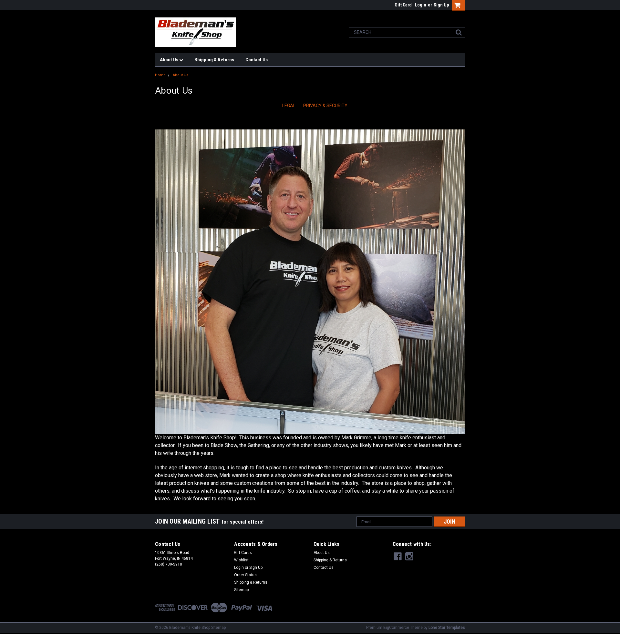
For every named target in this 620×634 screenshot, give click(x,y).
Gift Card (403, 4)
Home (160, 75)
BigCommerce (396, 627)
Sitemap (241, 590)
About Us (169, 60)
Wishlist (241, 560)
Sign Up (441, 4)
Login (420, 4)
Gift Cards (243, 552)
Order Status (245, 575)
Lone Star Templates (447, 627)
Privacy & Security (325, 105)
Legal (288, 105)
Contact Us (256, 60)
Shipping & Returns (214, 60)
